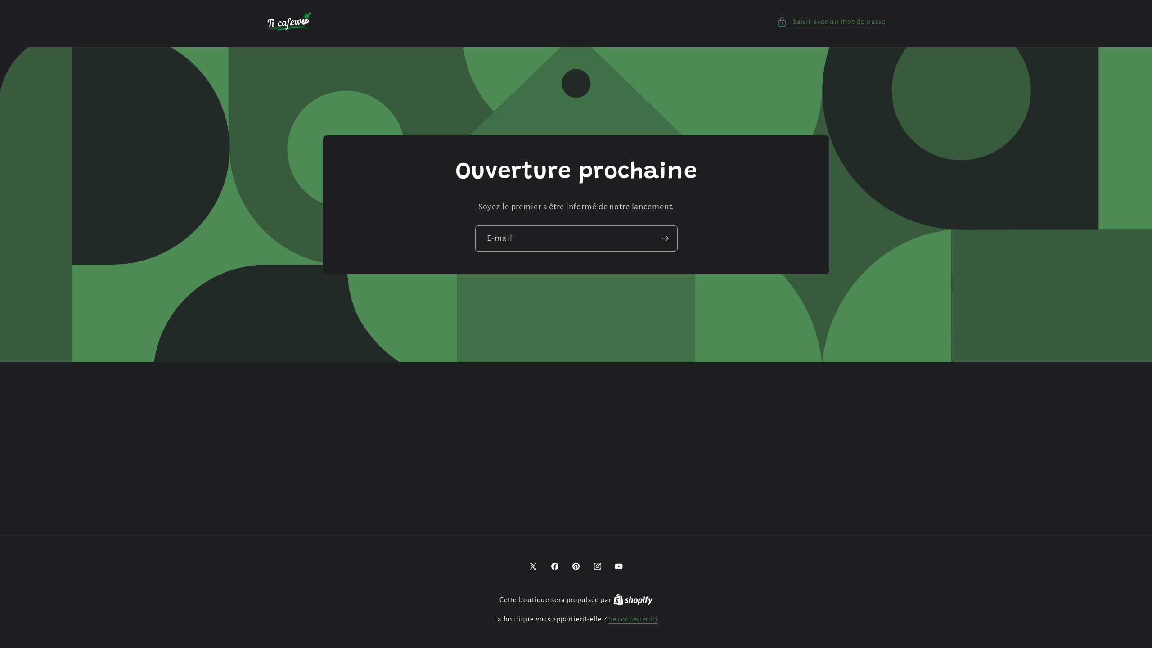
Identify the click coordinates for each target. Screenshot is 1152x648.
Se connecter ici (633, 619)
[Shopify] (633, 599)
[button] (831, 21)
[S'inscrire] (664, 238)
